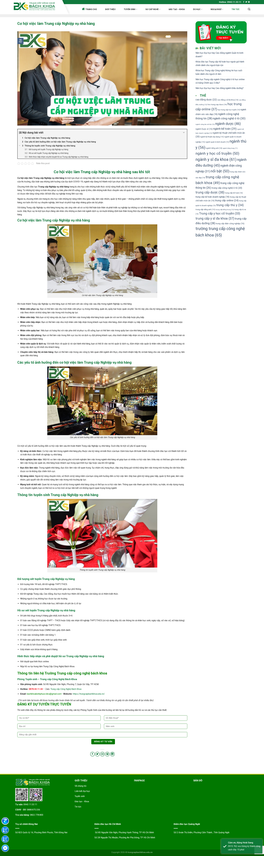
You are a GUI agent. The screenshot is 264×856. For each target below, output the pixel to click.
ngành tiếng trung (230, 148)
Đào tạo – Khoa (177, 9)
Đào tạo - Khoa (82, 801)
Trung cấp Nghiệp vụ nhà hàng (106, 172)
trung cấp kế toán (234, 193)
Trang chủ (91, 9)
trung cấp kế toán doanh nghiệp (212, 197)
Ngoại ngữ (216, 9)
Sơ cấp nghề (152, 9)
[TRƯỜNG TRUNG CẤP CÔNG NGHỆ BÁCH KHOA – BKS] (37, 6)
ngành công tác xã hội (205, 124)
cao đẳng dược (206, 99)
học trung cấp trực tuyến (229, 110)
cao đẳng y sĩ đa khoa (227, 100)
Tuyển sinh (129, 9)
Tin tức (236, 9)
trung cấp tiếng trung (225, 210)
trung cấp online (227, 200)
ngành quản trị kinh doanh (217, 142)
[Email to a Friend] (102, 754)
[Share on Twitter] (97, 754)
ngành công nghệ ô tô (229, 118)
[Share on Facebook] (92, 754)
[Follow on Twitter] (246, 2)
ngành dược (228, 124)
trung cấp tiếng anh (205, 209)
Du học (197, 9)
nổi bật (220, 171)
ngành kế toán (225, 128)
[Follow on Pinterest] (249, 2)
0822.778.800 (36, 815)
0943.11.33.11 (30, 804)
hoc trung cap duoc (217, 104)
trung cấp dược (210, 192)
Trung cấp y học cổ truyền (219, 213)
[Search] (249, 9)
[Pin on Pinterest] (107, 754)
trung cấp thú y (230, 205)
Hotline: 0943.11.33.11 (230, 2)
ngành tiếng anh (214, 148)
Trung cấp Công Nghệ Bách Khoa (65, 689)
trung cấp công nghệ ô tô (227, 187)
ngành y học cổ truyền (217, 153)
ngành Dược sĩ (204, 129)
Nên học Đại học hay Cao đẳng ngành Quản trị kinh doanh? (219, 55)
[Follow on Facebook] (243, 2)
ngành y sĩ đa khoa (216, 159)
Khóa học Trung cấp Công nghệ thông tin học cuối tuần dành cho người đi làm (219, 72)
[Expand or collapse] (184, 132)
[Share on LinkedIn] (112, 754)
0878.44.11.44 (36, 689)
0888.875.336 (33, 809)
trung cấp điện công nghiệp (230, 223)
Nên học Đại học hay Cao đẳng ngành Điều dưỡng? (220, 88)
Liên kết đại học (82, 791)
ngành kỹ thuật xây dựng (212, 137)
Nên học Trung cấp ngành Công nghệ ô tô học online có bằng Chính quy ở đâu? (220, 81)
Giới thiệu (110, 9)
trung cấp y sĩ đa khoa (215, 218)
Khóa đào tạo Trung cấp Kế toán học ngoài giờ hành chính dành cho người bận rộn (220, 63)
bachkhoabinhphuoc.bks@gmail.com (44, 694)
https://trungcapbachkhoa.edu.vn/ (89, 694)
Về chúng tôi (80, 786)
